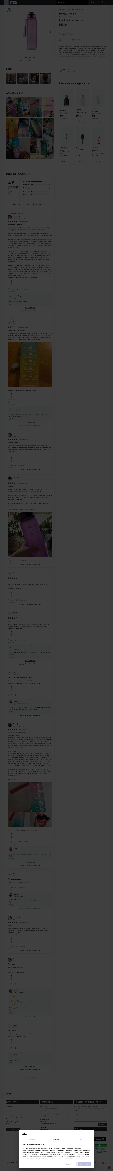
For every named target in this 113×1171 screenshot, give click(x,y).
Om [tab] (81, 1139)
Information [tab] (56, 1139)
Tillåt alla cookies (84, 1164)
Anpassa (68, 1164)
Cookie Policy (82, 1158)
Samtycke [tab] (32, 1139)
